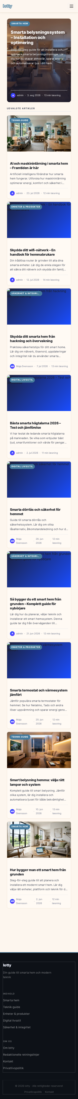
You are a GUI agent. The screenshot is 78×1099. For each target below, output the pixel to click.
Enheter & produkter (25, 207)
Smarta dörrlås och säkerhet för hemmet (35, 511)
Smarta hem (19, 826)
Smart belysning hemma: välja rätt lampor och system (37, 782)
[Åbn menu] (71, 6)
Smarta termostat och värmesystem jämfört (38, 692)
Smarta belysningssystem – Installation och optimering (38, 37)
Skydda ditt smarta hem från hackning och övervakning (32, 338)
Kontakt (8, 1061)
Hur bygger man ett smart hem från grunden (38, 872)
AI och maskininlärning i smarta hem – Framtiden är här (39, 165)
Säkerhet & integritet (26, 293)
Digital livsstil (22, 380)
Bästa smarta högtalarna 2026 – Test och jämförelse (35, 425)
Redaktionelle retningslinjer (21, 1054)
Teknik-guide (19, 120)
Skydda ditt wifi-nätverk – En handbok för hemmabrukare (32, 252)
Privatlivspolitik (13, 1068)
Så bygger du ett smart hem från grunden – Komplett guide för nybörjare (35, 603)
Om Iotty (9, 1048)
